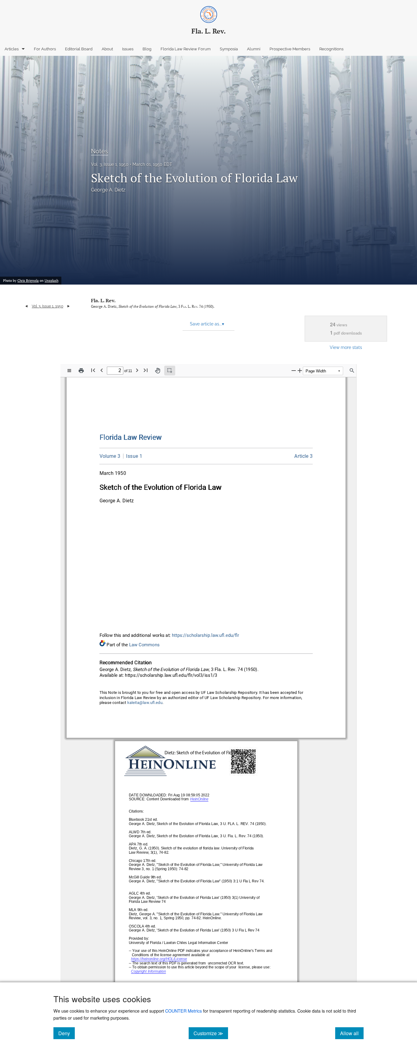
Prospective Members (290, 49)
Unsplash (51, 280)
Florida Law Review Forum (186, 49)
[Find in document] (351, 370)
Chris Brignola (28, 280)
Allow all (352, 1033)
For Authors (45, 49)
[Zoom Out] (293, 370)
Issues (127, 49)
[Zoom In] (299, 370)
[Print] (81, 370)
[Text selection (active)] (169, 370)
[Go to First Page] (93, 370)
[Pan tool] (157, 370)
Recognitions (331, 49)
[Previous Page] (101, 370)
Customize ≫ (211, 1033)
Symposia (229, 49)
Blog (147, 49)
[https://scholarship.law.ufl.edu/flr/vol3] (110, 456)
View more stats (346, 347)
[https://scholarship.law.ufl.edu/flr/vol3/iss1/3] (303, 456)
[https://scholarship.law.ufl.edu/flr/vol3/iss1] (132, 456)
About (107, 49)
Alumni (253, 49)
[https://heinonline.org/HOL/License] (159, 959)
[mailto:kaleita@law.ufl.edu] (145, 702)
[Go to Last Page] (145, 370)
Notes (99, 151)
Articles (12, 49)
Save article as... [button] (207, 323)
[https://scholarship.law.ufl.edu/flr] (131, 437)
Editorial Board (78, 49)
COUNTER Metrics (183, 1010)
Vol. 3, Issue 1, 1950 (110, 164)
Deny (66, 1033)
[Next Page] (137, 370)
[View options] (69, 370)
